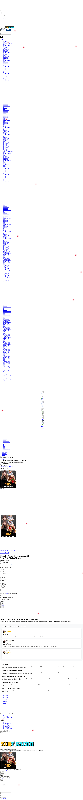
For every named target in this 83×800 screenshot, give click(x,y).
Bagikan (1, 615)
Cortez (4, 429)
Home (4, 459)
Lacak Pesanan (5, 20)
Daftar (8, 29)
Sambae (4, 440)
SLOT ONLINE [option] (3, 581)
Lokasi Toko (5, 19)
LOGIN (2, 603)
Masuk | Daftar (5, 18)
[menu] (41, 246)
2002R (4, 446)
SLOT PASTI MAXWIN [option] (2, 578)
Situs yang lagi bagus (6, 725)
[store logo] (10, 28)
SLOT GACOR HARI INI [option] (3, 585)
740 (3, 445)
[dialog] (41, 777)
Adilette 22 (5, 439)
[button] (2, 516)
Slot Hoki (4, 711)
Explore (1, 39)
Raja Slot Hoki (5, 724)
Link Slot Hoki (5, 716)
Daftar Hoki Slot (6, 709)
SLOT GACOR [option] (3, 583)
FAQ (4, 715)
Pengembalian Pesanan (7, 21)
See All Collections (6, 442)
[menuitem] (5, 41)
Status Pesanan (5, 697)
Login (2, 29)
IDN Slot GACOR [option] (2, 576)
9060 (4, 448)
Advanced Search (3, 35)
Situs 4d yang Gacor (6, 726)
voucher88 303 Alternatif (7, 717)
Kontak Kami (5, 695)
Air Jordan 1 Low (6, 430)
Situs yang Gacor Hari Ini (7, 728)
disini (7, 593)
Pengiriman (5, 699)
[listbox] (16, 580)
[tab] (41, 39)
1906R (4, 447)
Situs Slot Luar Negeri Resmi (8, 708)
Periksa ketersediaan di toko (5, 614)
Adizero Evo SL (6, 441)
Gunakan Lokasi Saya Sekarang (6, 778)
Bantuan (4, 22)
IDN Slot (4, 722)
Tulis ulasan (13, 564)
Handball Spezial (6, 437)
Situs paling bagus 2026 (7, 727)
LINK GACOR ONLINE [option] (3, 580)
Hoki (4, 710)
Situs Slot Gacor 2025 (7, 723)
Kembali (4, 703)
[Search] (1, 37)
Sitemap (4, 718)
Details (1, 616)
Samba (4, 438)
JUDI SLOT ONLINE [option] (2, 587)
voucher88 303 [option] (3, 573)
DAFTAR (2, 604)
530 (3, 444)
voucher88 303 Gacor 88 (7, 770)
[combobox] (5, 34)
